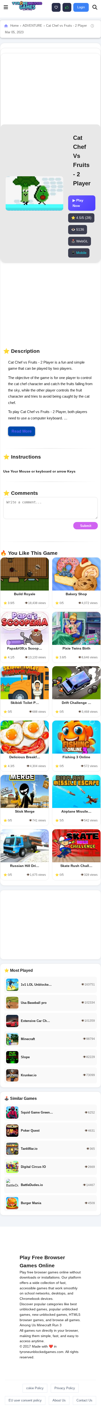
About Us (59, 1400)
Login (81, 7)
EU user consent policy (25, 1400)
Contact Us (84, 1400)
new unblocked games (49, 1314)
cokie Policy (35, 1388)
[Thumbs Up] (67, 7)
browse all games (66, 1320)
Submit (85, 526)
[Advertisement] (50, 924)
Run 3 (57, 1325)
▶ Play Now (78, 203)
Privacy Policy (64, 1388)
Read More (22, 431)
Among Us (28, 1325)
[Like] (56, 7)
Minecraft (44, 1325)
